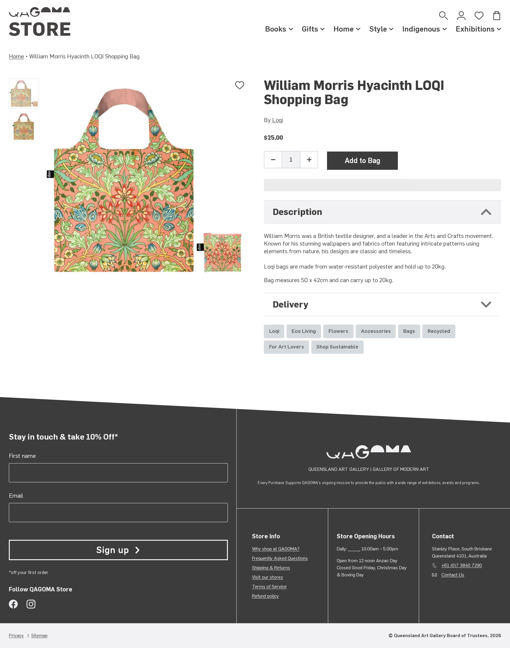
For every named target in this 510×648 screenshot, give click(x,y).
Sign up (112, 550)
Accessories (376, 331)
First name (22, 455)
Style (378, 28)
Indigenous (421, 28)
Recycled (439, 331)
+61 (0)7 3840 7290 (462, 565)
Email (16, 495)
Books (275, 28)
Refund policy (265, 596)
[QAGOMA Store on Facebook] (13, 604)
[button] (382, 185)
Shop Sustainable (337, 346)
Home (344, 28)
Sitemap (39, 635)
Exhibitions (475, 28)
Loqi (277, 120)
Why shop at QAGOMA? (276, 549)
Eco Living (304, 331)
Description (297, 212)
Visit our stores (267, 577)
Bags (409, 331)
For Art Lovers (286, 346)
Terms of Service (269, 586)
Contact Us (453, 575)
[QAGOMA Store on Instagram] (31, 604)
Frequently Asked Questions (280, 558)
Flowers (338, 331)
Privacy (16, 635)
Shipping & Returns (271, 567)
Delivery (290, 304)
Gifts (310, 28)
